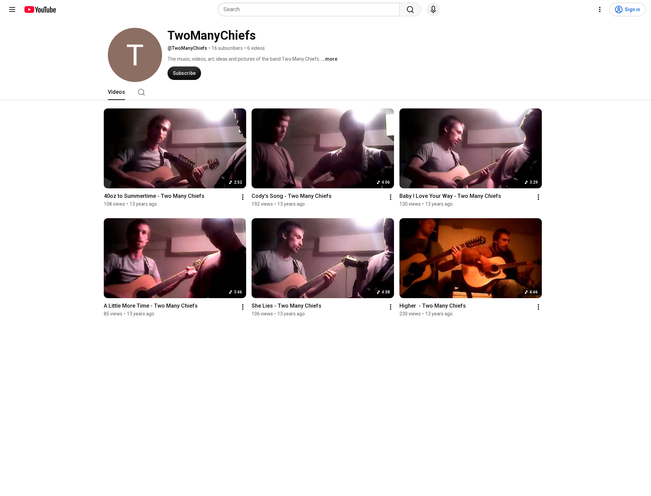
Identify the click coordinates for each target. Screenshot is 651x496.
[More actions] (243, 197)
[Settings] (600, 9)
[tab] (116, 92)
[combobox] (310, 9)
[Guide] (12, 9)
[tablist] (325, 92)
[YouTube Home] (40, 9)
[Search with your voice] (433, 9)
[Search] (410, 9)
